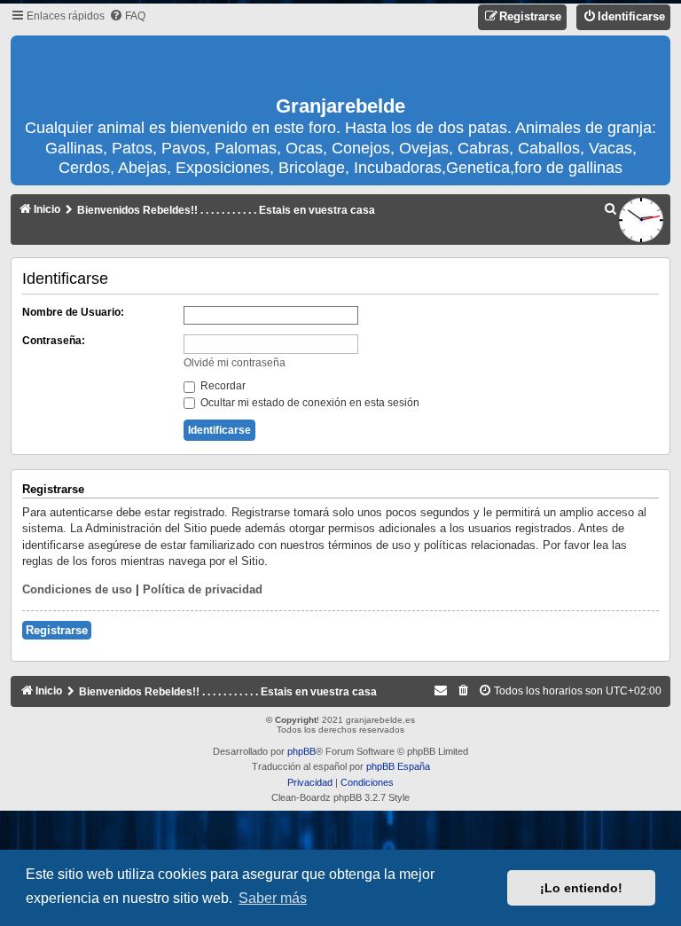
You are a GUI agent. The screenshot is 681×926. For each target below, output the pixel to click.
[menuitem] (127, 16)
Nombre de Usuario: (73, 312)
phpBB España (398, 766)
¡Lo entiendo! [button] (581, 888)
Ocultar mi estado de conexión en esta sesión (308, 402)
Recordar (222, 386)
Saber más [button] (273, 898)
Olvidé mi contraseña (235, 363)
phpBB (301, 751)
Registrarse (57, 630)
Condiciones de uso (77, 589)
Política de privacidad (202, 589)
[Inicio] (340, 66)
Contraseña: (53, 340)
